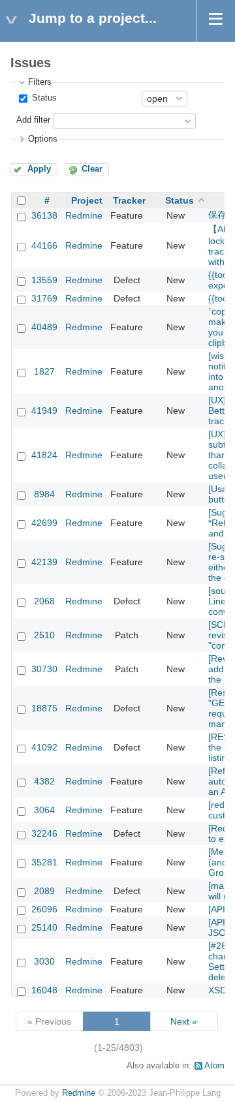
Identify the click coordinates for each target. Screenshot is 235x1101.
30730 (44, 669)
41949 (44, 410)
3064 (44, 810)
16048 (44, 990)
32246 (44, 833)
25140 (44, 927)
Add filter (33, 120)
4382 (44, 781)
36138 (44, 215)
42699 (44, 523)
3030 (44, 961)
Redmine (83, 215)
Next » (183, 1021)
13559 (44, 280)
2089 (44, 891)
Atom (214, 1065)
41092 (44, 747)
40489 (44, 327)
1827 (44, 371)
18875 (44, 708)
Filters (40, 82)
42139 (44, 562)
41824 (44, 455)
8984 (44, 494)
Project (86, 200)
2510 (44, 635)
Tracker (129, 200)
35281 (44, 862)
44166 (44, 245)
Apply (39, 169)
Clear (92, 169)
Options (42, 139)
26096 (44, 909)
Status (43, 97)
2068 (44, 601)
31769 (44, 298)
